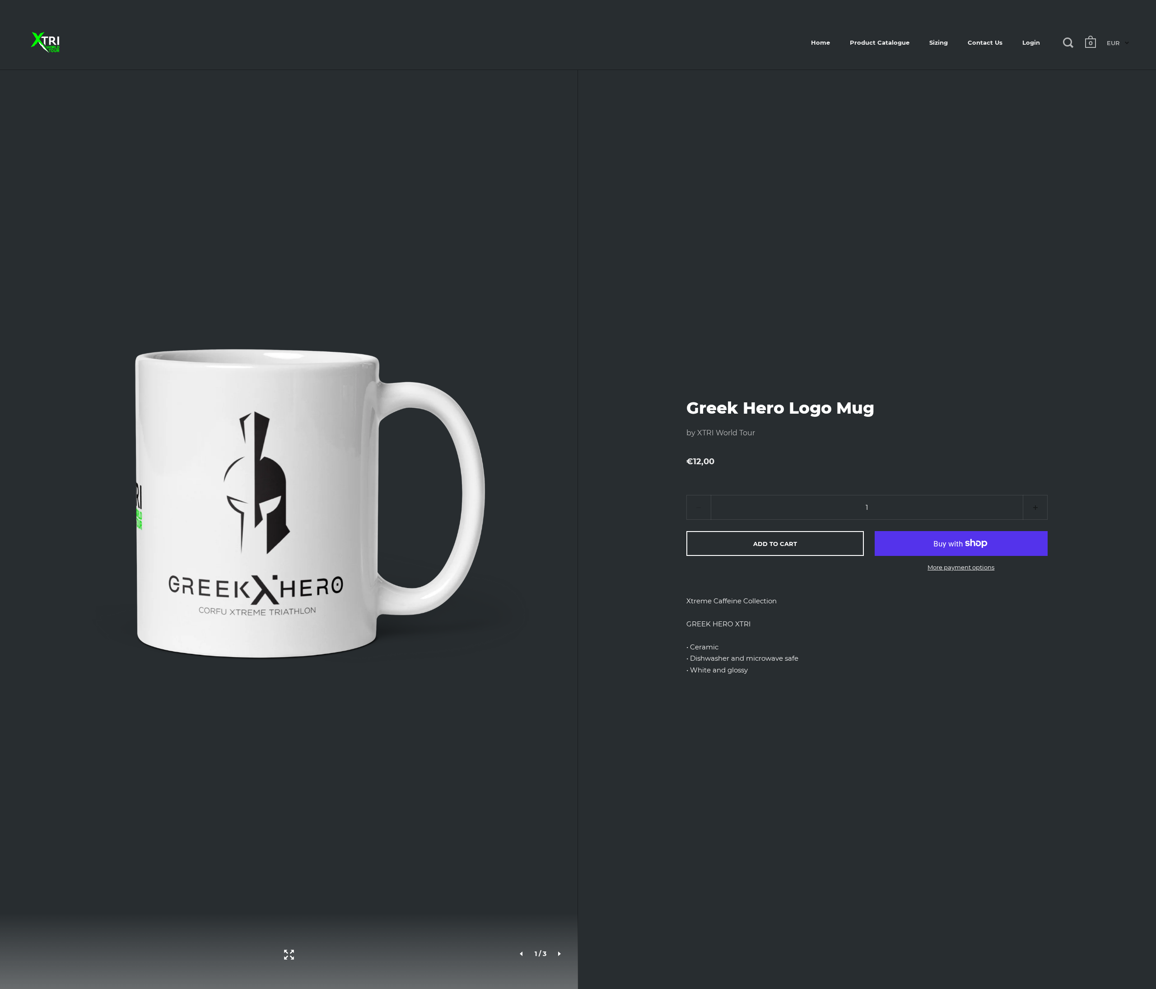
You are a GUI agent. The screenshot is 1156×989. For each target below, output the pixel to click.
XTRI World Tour (726, 433)
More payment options (961, 567)
